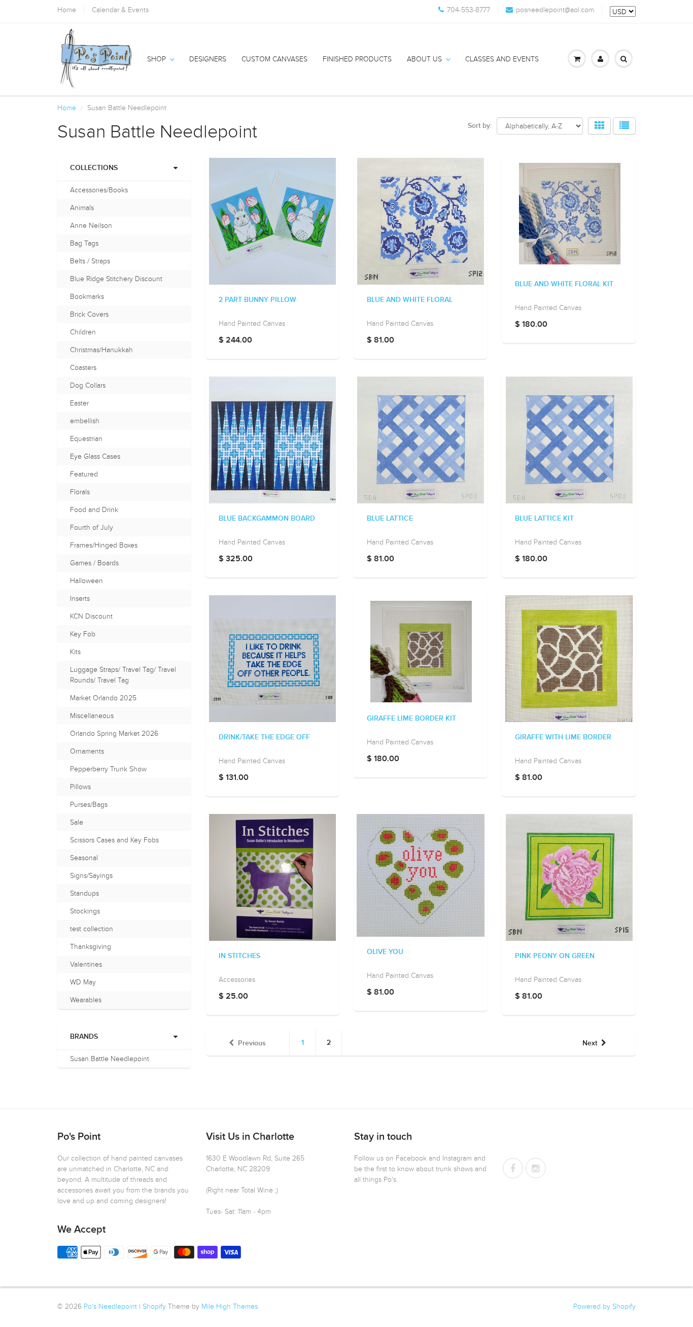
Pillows (80, 786)
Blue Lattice (390, 518)
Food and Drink (94, 509)
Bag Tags (84, 243)
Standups (84, 893)
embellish (84, 421)
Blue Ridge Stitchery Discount (116, 279)
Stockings (85, 911)
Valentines (86, 964)
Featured (84, 474)
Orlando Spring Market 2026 (114, 733)
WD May (83, 982)
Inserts (80, 598)
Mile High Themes (229, 1306)
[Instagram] (536, 1168)
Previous (252, 1043)
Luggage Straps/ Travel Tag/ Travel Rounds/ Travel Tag (123, 675)
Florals (80, 492)
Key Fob (82, 634)
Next (589, 1043)
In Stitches (239, 956)
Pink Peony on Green (555, 956)
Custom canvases (274, 59)
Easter (79, 403)
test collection (91, 929)
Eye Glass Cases (95, 456)
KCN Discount (91, 616)
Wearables (85, 1000)
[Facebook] (513, 1168)
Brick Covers (89, 314)
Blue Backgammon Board (267, 518)
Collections (94, 168)
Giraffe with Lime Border (563, 737)
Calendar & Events (120, 10)
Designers (207, 59)
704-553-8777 (468, 10)
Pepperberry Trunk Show (108, 769)
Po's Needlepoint (110, 1306)
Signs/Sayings (91, 875)
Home (66, 10)
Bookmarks (87, 296)
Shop (156, 59)
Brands (84, 1036)
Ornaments (87, 751)
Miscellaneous (92, 715)
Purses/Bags (89, 804)
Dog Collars (88, 385)
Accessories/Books (99, 190)
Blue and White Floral (410, 299)
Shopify (154, 1306)
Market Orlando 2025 (103, 698)
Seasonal (84, 858)
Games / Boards (94, 563)
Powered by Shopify (604, 1306)
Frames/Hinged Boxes (103, 545)
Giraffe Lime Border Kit (411, 718)
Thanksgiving (90, 946)
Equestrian (86, 438)
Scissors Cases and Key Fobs (114, 840)
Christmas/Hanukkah (101, 350)
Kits (75, 652)
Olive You (385, 952)
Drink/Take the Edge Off (264, 737)
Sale (76, 822)
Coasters (83, 367)
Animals (82, 207)
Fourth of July (91, 527)
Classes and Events (502, 59)
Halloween (86, 580)
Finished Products (357, 59)
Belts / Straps (90, 261)
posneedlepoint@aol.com (555, 10)
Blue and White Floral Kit (564, 284)
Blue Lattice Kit (544, 518)
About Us (424, 59)
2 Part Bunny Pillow (257, 299)
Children (83, 332)
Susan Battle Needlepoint (109, 1058)
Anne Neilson (91, 225)
